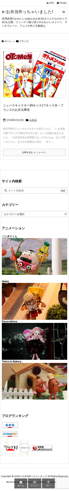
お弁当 (33, 120)
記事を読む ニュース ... (34, 152)
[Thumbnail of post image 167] (36, 76)
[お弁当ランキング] (42, 447)
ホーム (8, 41)
